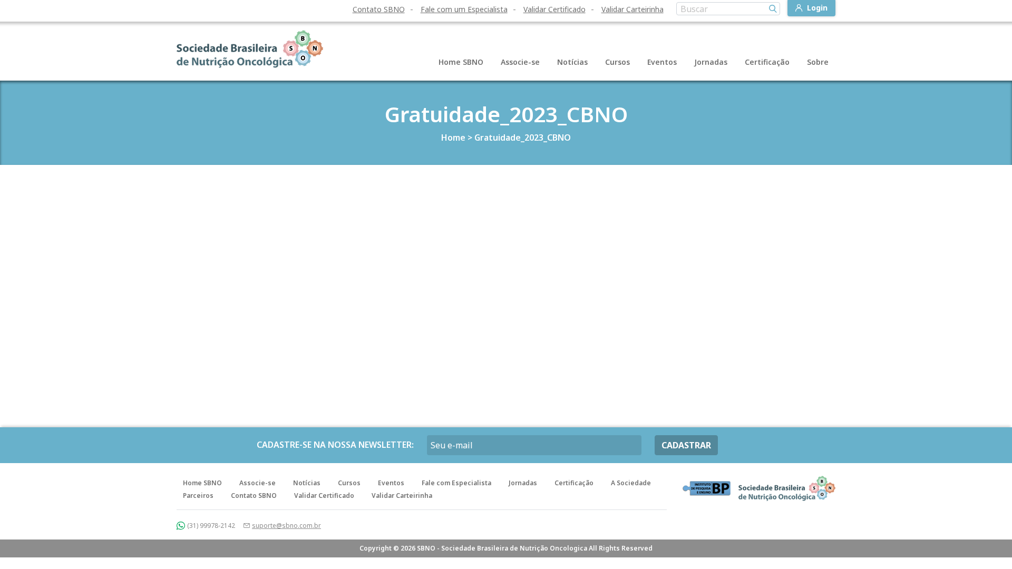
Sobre (818, 62)
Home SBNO (461, 62)
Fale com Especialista (456, 482)
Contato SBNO (379, 9)
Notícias (572, 62)
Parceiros (198, 495)
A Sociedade (631, 482)
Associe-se (520, 62)
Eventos (662, 62)
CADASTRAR (686, 445)
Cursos (617, 62)
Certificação (767, 62)
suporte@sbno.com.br (286, 525)
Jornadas (710, 62)
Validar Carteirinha (632, 9)
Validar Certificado (554, 9)
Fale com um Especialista (464, 9)
